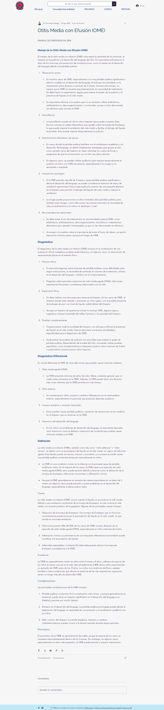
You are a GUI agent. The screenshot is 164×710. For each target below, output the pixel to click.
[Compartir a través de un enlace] (56, 650)
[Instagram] (42, 708)
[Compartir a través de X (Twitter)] (45, 650)
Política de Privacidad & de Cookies (108, 708)
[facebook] (39, 708)
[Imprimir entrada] (62, 650)
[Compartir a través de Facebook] (39, 650)
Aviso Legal (127, 708)
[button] (89, 9)
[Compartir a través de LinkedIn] (50, 650)
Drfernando (89, 708)
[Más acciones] (125, 23)
